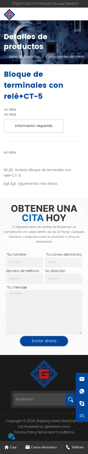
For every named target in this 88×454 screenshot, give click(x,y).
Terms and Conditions (55, 432)
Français (45, 3)
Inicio (13, 57)
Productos (32, 57)
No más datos (45, 184)
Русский (59, 3)
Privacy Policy (25, 432)
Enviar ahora (44, 341)
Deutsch (72, 3)
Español (31, 3)
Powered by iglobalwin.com (46, 426)
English (18, 3)
